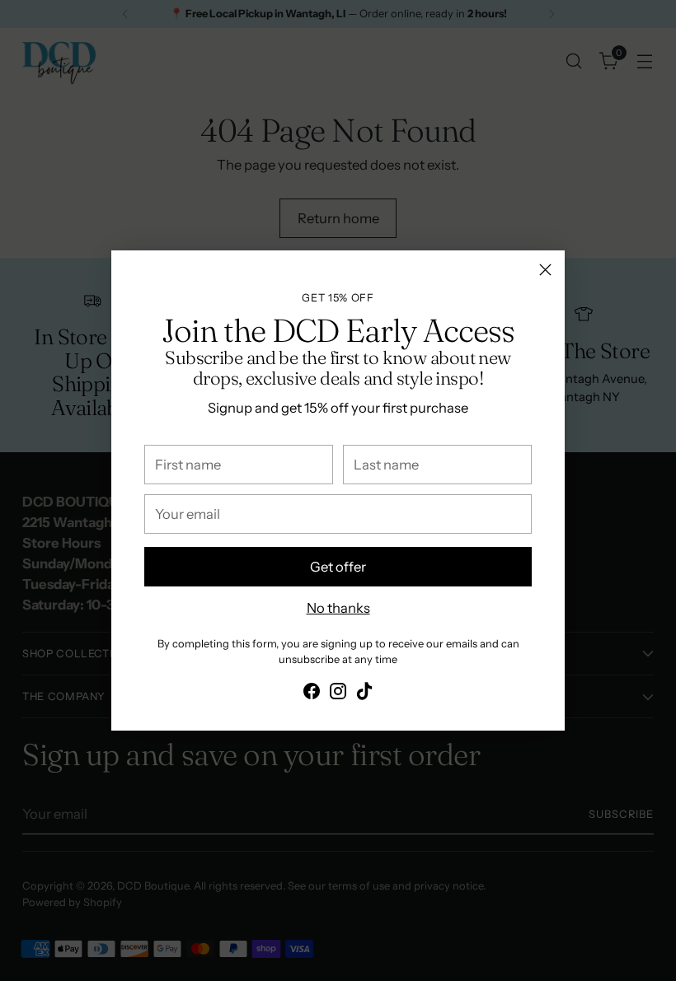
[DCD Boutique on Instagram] (338, 694)
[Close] (545, 270)
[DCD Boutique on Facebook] (312, 694)
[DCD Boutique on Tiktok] (364, 694)
